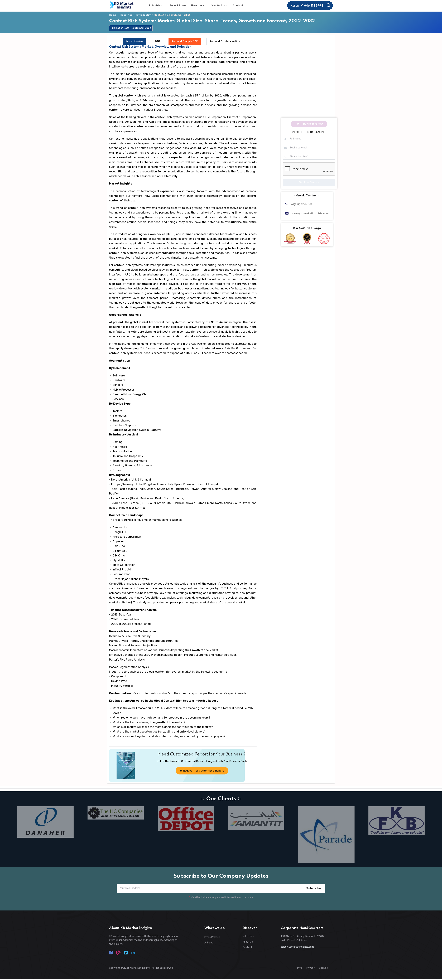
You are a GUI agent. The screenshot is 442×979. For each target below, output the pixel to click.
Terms (298, 967)
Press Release (212, 937)
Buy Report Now (313, 123)
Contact (247, 947)
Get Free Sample (309, 182)
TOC (157, 41)
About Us (248, 941)
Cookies (323, 967)
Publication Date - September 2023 (131, 28)
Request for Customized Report (203, 770)
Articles (208, 942)
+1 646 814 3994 (312, 5)
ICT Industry (143, 15)
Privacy (310, 967)
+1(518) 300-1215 (301, 204)
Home (112, 15)
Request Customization (224, 41)
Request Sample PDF (184, 41)
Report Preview (134, 41)
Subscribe (313, 888)
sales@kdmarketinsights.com (310, 213)
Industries (126, 15)
